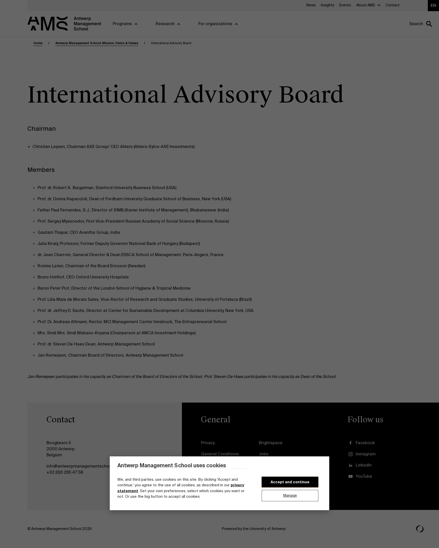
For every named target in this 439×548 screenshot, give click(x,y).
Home (38, 43)
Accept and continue (290, 482)
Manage (290, 495)
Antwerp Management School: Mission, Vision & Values (96, 43)
